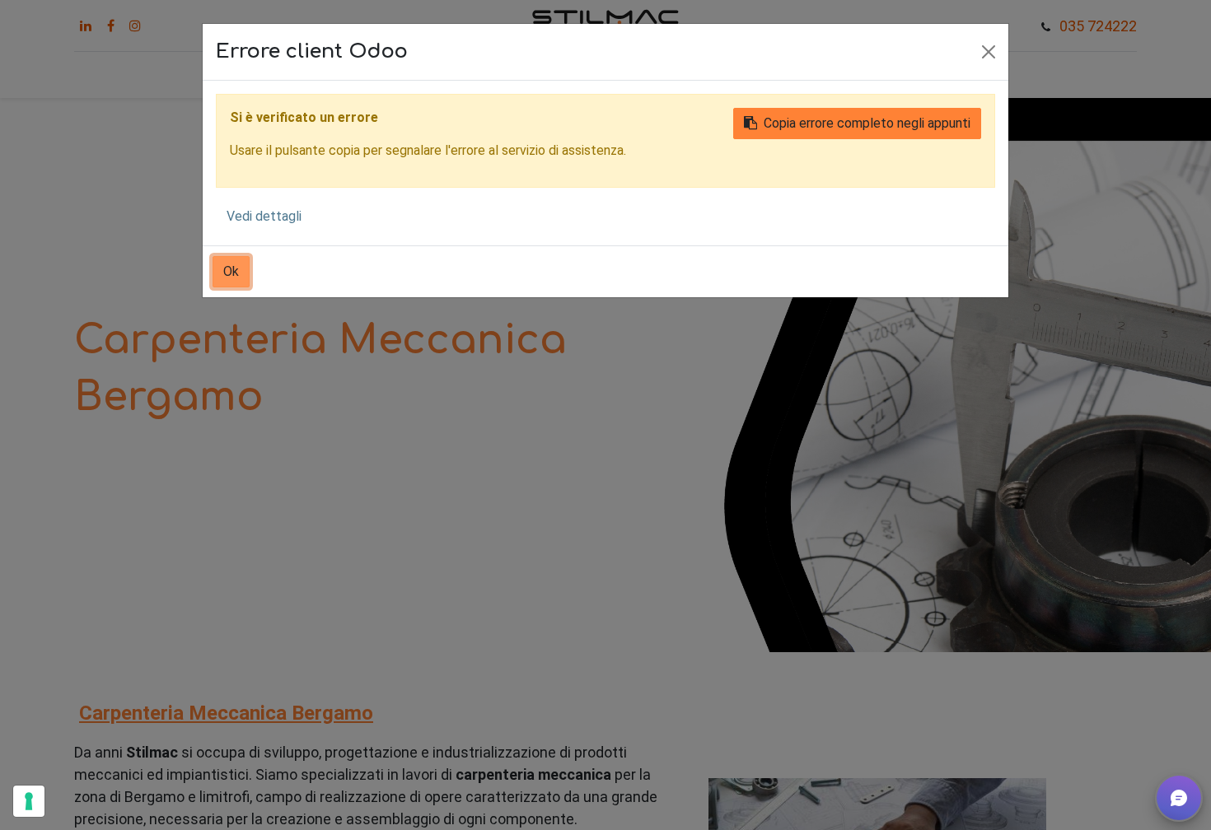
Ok (231, 271)
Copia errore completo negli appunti (867, 123)
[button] (1179, 798)
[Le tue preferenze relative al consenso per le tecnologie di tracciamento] (28, 801)
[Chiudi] (988, 52)
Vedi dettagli (264, 216)
